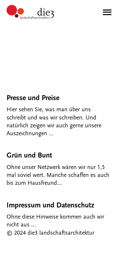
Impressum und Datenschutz (50, 205)
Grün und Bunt (29, 155)
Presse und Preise (33, 98)
